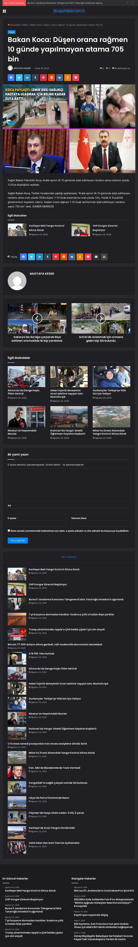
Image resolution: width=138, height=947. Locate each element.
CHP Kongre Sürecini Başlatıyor (48, 584)
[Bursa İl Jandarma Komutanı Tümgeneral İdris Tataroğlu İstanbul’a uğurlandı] (17, 604)
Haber (25, 24)
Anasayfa (15, 24)
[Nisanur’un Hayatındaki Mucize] (26, 416)
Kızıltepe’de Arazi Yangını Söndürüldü (52, 828)
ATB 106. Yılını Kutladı (41, 653)
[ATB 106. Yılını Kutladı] (17, 658)
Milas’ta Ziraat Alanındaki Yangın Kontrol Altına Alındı (109, 432)
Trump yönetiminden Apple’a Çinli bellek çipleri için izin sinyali (67, 629)
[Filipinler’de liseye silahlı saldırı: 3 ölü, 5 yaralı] (17, 817)
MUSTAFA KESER (22, 68)
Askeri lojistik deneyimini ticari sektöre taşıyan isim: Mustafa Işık (66, 394)
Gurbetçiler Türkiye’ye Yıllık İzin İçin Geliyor (109, 392)
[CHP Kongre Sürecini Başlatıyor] (81, 230)
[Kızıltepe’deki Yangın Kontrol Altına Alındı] (17, 230)
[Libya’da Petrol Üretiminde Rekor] (17, 802)
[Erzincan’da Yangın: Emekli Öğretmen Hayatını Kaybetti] (69, 416)
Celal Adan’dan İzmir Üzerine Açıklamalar (54, 843)
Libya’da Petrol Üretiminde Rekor (49, 798)
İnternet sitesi (79, 518)
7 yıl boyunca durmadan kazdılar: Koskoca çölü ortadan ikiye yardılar (71, 614)
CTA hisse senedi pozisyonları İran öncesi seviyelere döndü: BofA (47, 743)
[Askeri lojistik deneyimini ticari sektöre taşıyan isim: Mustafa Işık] (69, 376)
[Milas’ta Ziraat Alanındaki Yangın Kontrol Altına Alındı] (111, 416)
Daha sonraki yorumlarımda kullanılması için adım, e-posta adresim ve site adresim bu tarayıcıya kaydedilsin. (70, 530)
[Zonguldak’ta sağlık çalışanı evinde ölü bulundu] (17, 787)
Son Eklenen (69, 556)
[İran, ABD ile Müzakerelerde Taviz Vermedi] (17, 772)
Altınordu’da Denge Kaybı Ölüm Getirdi (23, 392)
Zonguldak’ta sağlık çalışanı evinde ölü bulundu (58, 783)
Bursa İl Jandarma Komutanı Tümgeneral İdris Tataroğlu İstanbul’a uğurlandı (66, 3)
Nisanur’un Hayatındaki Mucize (22, 432)
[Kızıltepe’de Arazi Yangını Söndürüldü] (17, 832)
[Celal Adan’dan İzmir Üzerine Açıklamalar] (17, 847)
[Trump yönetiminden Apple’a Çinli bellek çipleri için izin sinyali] (17, 634)
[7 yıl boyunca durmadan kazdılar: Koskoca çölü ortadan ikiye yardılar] (17, 619)
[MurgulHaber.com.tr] (69, 10)
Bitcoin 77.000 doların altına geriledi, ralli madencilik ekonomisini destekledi (55, 644)
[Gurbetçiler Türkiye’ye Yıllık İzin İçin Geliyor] (111, 376)
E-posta (13, 518)
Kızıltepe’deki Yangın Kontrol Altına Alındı (54, 569)
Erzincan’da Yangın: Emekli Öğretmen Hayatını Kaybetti (67, 432)
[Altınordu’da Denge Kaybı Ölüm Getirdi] (26, 376)
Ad (10, 505)
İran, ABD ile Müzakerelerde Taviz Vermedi (54, 768)
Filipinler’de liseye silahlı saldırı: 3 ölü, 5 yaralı (56, 813)
